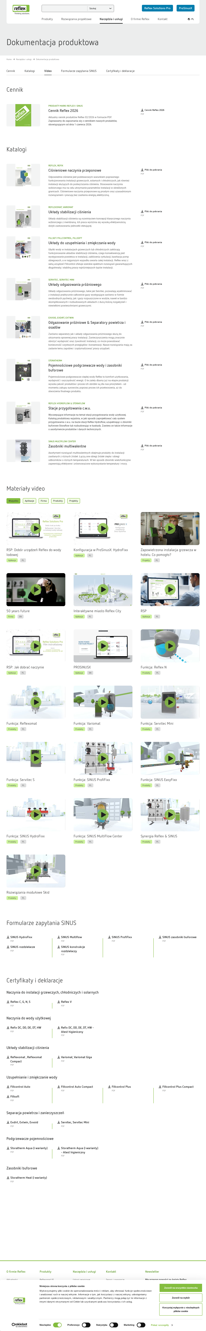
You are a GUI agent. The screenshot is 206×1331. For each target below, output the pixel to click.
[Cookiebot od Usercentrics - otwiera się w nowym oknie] (19, 1325)
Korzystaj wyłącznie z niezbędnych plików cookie (180, 1309)
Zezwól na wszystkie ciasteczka (181, 1288)
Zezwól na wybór (181, 1297)
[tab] (13, 72)
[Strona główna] (21, 10)
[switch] (86, 1325)
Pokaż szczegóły (160, 1325)
